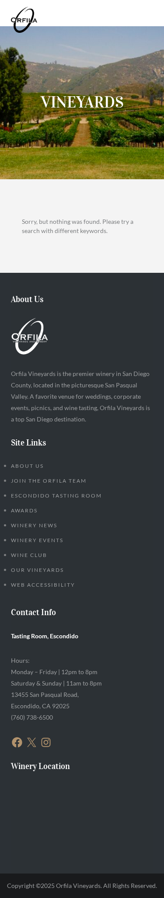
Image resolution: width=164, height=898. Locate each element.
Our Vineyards (37, 570)
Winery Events (37, 540)
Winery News (34, 525)
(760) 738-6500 (32, 717)
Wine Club (29, 555)
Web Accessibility (43, 584)
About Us (27, 466)
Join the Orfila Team (49, 480)
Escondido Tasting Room (56, 495)
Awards (24, 510)
